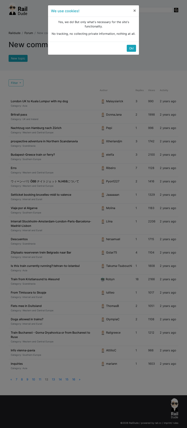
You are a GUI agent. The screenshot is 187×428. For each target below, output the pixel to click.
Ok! (131, 48)
